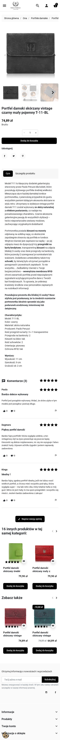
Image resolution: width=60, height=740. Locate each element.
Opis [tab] (8, 173)
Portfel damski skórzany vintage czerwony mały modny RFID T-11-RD (15, 637)
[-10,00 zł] (44, 617)
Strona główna (11, 18)
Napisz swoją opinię (30, 519)
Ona (25, 18)
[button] (37, 6)
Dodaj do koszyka (29, 140)
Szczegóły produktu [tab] (25, 173)
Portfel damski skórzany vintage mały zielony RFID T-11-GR (43, 637)
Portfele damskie (39, 18)
